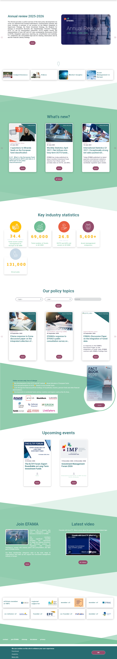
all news (58, 179)
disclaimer (33, 639)
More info (15, 657)
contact (5, 639)
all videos (83, 562)
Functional (15, 651)
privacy (42, 639)
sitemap (24, 639)
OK (98, 652)
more (32, 43)
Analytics (15, 654)
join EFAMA (15, 639)
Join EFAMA (27, 524)
